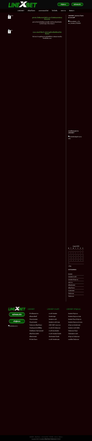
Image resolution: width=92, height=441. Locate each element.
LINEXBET (21, 10)
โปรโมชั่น (54, 10)
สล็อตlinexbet (71, 285)
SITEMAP (58, 439)
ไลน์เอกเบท (71, 296)
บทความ (63, 10)
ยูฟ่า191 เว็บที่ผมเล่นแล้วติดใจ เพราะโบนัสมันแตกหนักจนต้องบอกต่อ (47, 18)
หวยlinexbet (71, 290)
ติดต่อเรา (71, 10)
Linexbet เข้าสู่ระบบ (73, 279)
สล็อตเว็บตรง (31, 10)
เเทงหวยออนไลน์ (43, 10)
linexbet (70, 274)
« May (69, 266)
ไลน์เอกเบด (71, 293)
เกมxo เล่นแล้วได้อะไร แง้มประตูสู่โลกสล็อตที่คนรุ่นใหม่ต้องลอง (47, 33)
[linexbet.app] (22, 4)
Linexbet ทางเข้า (72, 276)
